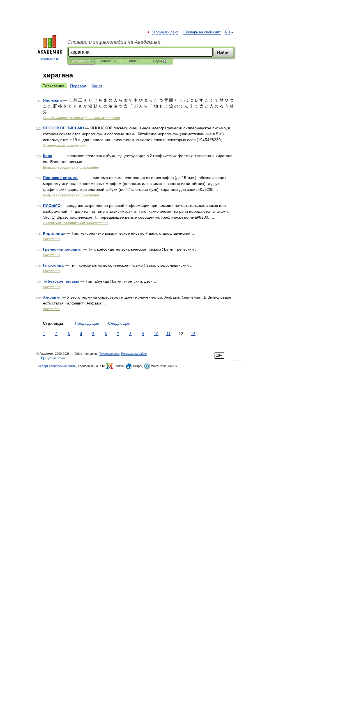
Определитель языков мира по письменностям (81, 118)
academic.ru (49, 59)
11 (168, 333)
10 (156, 333)
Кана (47, 156)
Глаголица (53, 265)
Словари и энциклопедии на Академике (113, 42)
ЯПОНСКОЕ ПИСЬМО (63, 128)
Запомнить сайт (165, 32)
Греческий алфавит (62, 249)
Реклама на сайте (134, 353)
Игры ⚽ (160, 61)
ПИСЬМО (52, 205)
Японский (52, 100)
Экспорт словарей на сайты (56, 366)
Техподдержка (109, 353)
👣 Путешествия (53, 358)
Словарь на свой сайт (202, 32)
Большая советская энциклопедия (71, 168)
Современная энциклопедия (65, 146)
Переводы (108, 61)
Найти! (223, 52)
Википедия (51, 239)
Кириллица (54, 233)
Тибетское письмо (61, 281)
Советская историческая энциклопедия (75, 223)
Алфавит (52, 297)
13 (193, 333)
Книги (134, 61)
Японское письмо (60, 177)
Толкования (81, 61)
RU (227, 32)
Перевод (78, 86)
